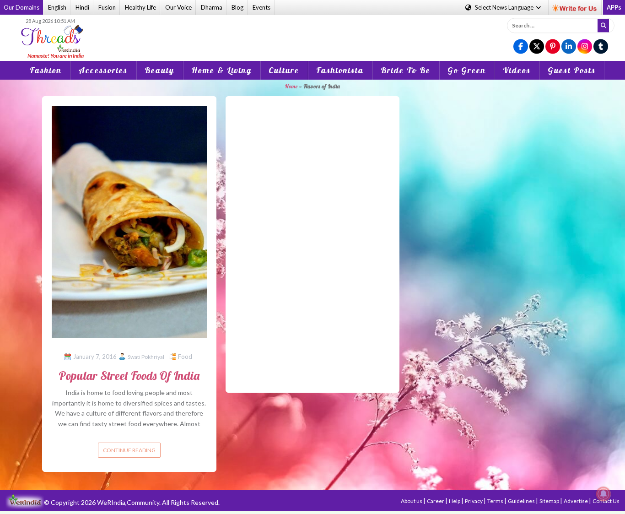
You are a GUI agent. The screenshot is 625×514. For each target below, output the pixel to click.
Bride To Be (406, 70)
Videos (517, 70)
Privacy (474, 501)
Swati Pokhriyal (146, 356)
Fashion (46, 70)
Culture (284, 70)
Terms (495, 501)
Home (291, 86)
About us (412, 501)
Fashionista (340, 70)
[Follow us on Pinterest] (552, 47)
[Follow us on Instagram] (584, 47)
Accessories (103, 70)
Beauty (159, 70)
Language (505, 7)
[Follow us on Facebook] (520, 47)
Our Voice (178, 7)
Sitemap (549, 501)
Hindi (82, 7)
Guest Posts (572, 70)
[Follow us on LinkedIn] (568, 47)
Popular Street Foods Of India (129, 375)
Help (455, 501)
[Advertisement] (312, 31)
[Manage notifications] (603, 494)
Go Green (466, 70)
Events (261, 7)
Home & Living (221, 70)
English (57, 7)
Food (185, 356)
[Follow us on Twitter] (536, 47)
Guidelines (522, 501)
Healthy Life (140, 7)
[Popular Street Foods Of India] (129, 221)
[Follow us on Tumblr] (600, 47)
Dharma (211, 7)
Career (436, 501)
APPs (614, 7)
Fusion (107, 7)
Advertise (576, 501)
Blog (237, 7)
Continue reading (129, 450)
